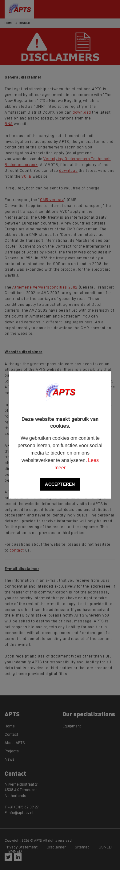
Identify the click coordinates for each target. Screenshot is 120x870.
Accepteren (60, 484)
